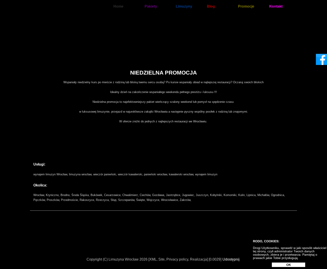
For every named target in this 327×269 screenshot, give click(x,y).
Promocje (246, 6)
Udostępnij (231, 259)
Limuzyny (184, 6)
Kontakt (276, 6)
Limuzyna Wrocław (124, 259)
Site (161, 259)
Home (118, 6)
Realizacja (198, 259)
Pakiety (151, 6)
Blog (211, 6)
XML (153, 259)
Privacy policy (177, 259)
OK (288, 265)
